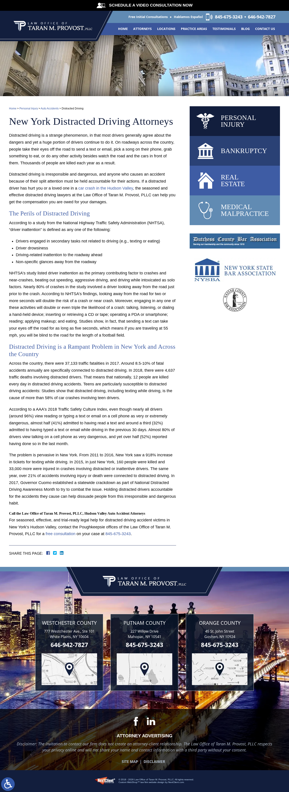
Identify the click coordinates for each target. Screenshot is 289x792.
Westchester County (69, 622)
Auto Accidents (50, 108)
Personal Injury (28, 108)
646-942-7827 (261, 17)
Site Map (130, 761)
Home (123, 29)
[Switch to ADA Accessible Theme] (8, 784)
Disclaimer (154, 761)
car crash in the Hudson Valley (105, 188)
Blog (245, 29)
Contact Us (265, 29)
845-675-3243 (228, 17)
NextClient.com (176, 782)
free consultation (60, 534)
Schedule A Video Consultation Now (151, 5)
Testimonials (224, 29)
